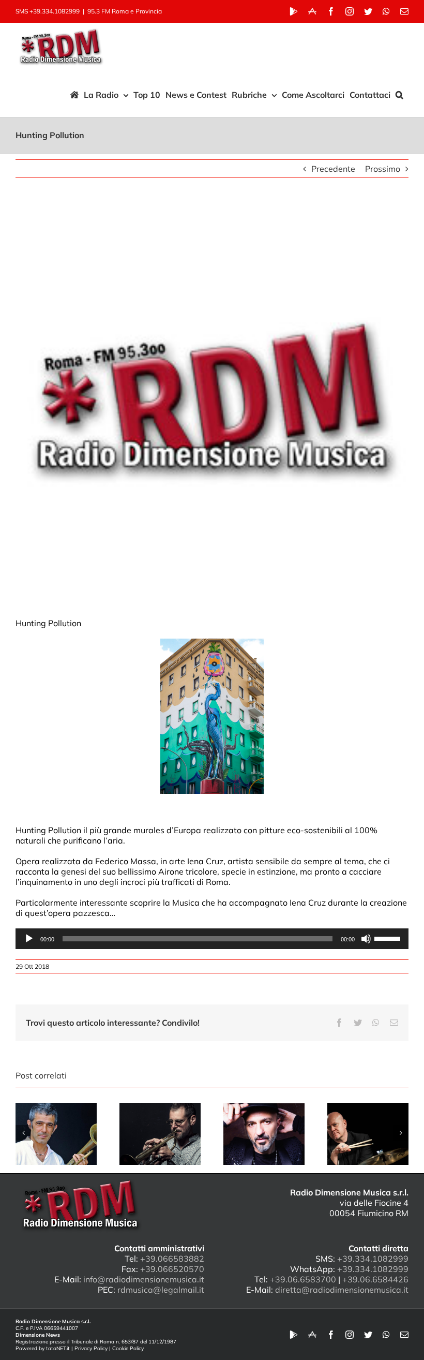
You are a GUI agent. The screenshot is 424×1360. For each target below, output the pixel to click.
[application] (212, 938)
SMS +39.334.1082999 (48, 11)
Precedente (333, 169)
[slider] (388, 937)
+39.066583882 (172, 1258)
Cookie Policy (128, 1348)
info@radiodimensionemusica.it (143, 1279)
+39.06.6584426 (375, 1279)
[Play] (29, 939)
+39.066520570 (172, 1269)
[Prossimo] (400, 1133)
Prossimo (382, 169)
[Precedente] (23, 1133)
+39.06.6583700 (303, 1279)
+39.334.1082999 (372, 1258)
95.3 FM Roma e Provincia (124, 11)
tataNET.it (58, 1348)
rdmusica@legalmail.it (160, 1289)
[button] (399, 94)
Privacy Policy (91, 1348)
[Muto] (366, 939)
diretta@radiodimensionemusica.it (341, 1289)
